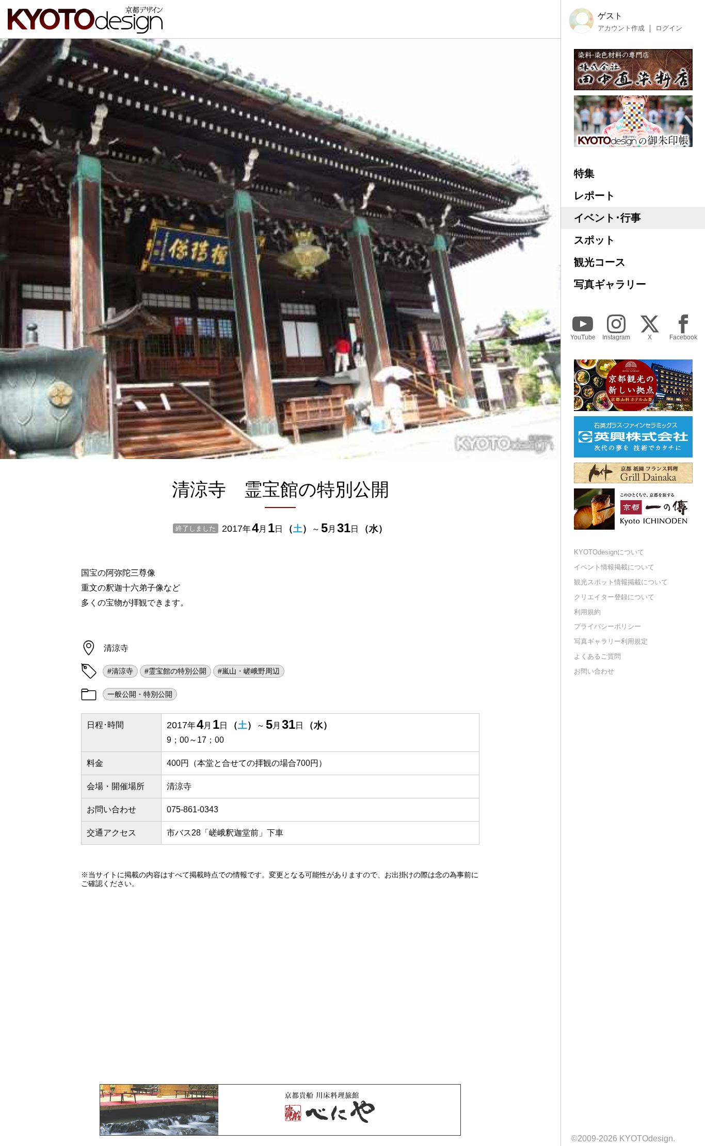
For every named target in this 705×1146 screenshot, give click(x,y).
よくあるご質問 (597, 656)
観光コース (600, 262)
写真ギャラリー (610, 284)
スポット (594, 239)
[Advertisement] (280, 986)
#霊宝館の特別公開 (175, 671)
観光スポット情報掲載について (621, 582)
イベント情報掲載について (614, 567)
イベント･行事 (607, 217)
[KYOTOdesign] (85, 28)
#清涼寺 (120, 671)
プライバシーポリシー (607, 626)
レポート (594, 195)
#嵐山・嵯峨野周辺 (249, 671)
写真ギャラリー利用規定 (611, 641)
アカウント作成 (621, 28)
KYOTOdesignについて (609, 552)
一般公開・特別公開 (139, 694)
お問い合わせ (594, 671)
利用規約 (587, 612)
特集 (584, 173)
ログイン (668, 28)
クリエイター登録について (614, 597)
